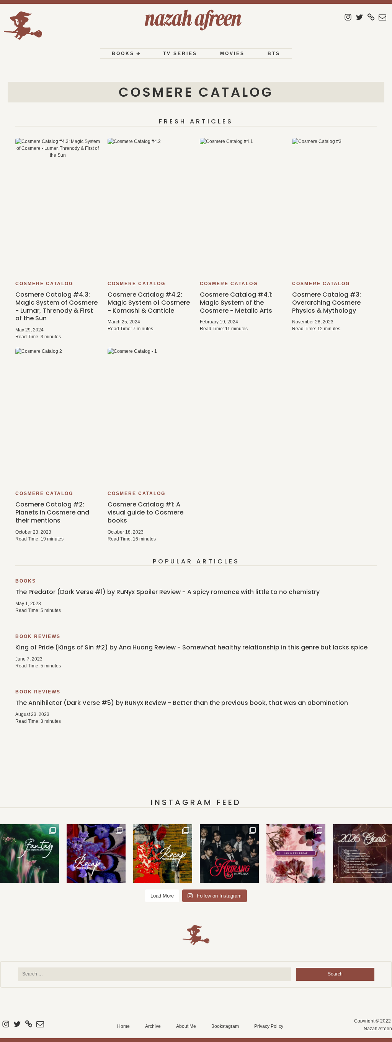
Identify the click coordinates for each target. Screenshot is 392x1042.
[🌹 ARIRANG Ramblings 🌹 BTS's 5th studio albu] (229, 853)
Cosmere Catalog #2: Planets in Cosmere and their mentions (52, 512)
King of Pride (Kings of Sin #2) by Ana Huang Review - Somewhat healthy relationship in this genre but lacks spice (191, 647)
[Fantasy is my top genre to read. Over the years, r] (29, 853)
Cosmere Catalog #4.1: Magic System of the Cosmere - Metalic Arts (236, 302)
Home (123, 1026)
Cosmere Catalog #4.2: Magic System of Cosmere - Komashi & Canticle (149, 302)
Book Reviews (37, 636)
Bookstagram (225, 1026)
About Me (186, 1026)
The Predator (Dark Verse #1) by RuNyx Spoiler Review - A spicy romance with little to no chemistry (167, 592)
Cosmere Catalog (196, 92)
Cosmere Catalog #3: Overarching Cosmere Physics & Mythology (326, 302)
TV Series (180, 53)
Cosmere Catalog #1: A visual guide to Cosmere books (145, 512)
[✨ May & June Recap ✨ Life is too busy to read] (96, 853)
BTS (274, 53)
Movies (232, 53)
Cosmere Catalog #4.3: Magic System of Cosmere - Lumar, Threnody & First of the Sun (56, 306)
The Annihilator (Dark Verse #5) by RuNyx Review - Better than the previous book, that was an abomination (181, 702)
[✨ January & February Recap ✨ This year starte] (295, 853)
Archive (153, 1026)
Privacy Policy (268, 1026)
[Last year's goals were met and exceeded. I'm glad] (362, 853)
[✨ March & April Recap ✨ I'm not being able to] (162, 853)
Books (123, 53)
